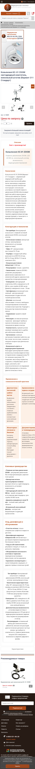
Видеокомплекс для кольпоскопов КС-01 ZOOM (15, 682)
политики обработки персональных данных (20, 714)
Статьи (18, 729)
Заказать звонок (10, 739)
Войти (24, 1)
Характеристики (17, 649)
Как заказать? (20, 723)
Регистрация (31, 1)
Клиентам (19, 720)
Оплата (3, 726)
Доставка (4, 723)
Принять (17, 766)
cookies (24, 755)
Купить (29, 123)
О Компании (5, 720)
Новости (4, 729)
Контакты (4, 732)
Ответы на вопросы (22, 726)
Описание (17, 142)
